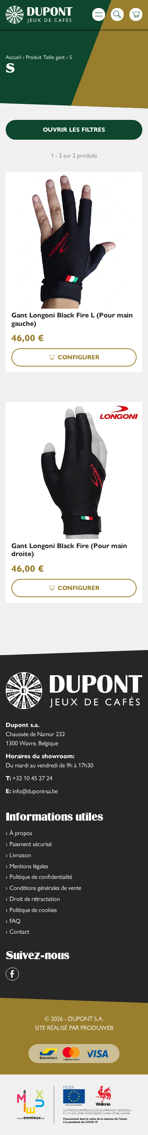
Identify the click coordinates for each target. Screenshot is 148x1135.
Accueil (13, 57)
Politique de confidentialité (40, 876)
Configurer (78, 357)
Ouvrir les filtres (74, 129)
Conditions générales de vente (45, 887)
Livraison (20, 855)
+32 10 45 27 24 (32, 778)
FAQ (14, 921)
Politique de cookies (33, 909)
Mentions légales (28, 866)
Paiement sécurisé (30, 844)
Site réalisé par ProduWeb (74, 1028)
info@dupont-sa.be (35, 791)
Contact (19, 931)
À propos (20, 833)
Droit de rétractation (34, 898)
